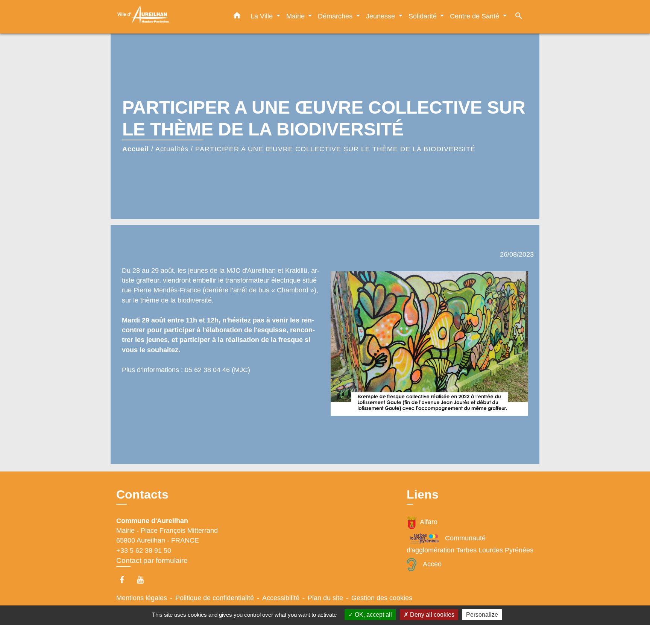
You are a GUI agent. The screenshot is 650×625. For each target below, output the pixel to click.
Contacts (142, 494)
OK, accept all (372, 614)
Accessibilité (280, 598)
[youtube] (144, 579)
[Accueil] (163, 17)
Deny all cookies (431, 614)
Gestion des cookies (381, 598)
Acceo (432, 564)
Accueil (135, 149)
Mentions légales (141, 598)
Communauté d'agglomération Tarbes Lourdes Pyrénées (470, 544)
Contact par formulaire (152, 560)
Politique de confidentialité (214, 598)
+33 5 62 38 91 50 (143, 550)
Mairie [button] (296, 16)
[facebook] (125, 579)
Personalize (482, 614)
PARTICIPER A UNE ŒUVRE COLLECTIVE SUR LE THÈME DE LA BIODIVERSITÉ (335, 149)
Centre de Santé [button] (475, 16)
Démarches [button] (336, 16)
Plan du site (325, 598)
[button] (237, 17)
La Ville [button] (263, 16)
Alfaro (428, 522)
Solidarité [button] (424, 16)
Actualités (171, 149)
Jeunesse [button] (381, 16)
